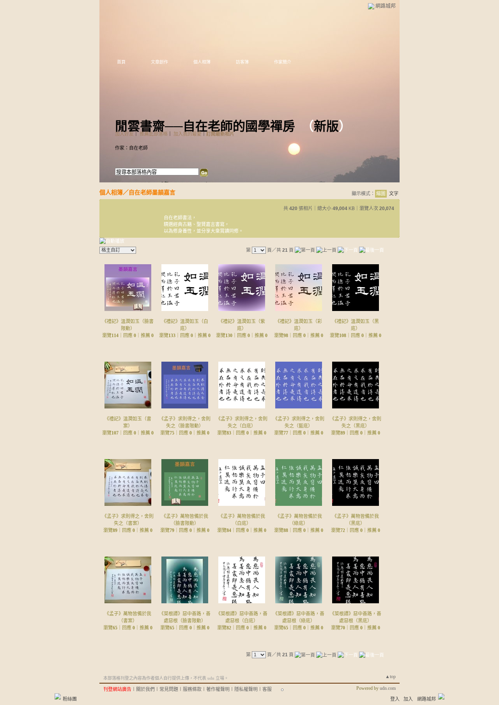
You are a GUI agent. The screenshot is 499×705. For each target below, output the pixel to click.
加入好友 (124, 134)
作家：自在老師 (131, 148)
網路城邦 (385, 6)
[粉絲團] (58, 696)
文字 (393, 193)
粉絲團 (70, 699)
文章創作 (159, 62)
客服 (267, 689)
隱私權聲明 (246, 689)
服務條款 (192, 689)
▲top (390, 676)
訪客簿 (242, 62)
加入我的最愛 (187, 134)
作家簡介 (282, 62)
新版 (326, 126)
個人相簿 (202, 62)
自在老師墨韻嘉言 (152, 192)
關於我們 (145, 689)
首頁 (121, 62)
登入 (395, 699)
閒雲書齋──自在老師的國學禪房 (205, 126)
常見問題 (168, 689)
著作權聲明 (218, 689)
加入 (408, 699)
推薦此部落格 (154, 134)
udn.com (388, 688)
